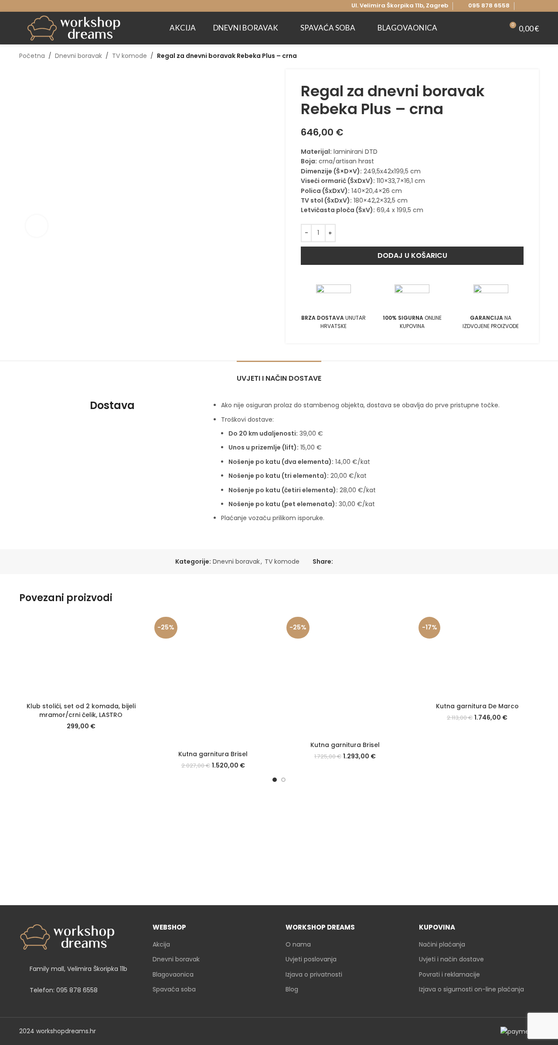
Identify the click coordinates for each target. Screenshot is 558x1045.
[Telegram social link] (378, 562)
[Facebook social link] (524, 6)
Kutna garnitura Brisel (213, 754)
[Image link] (67, 936)
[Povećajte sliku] (37, 226)
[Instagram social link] (534, 6)
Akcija (161, 944)
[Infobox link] (483, 6)
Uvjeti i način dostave (451, 959)
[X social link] (348, 562)
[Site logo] (73, 27)
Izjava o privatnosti (314, 975)
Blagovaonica (173, 975)
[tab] (279, 374)
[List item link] (79, 990)
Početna (32, 55)
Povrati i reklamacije (449, 975)
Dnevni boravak (78, 55)
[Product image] (81, 656)
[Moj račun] (493, 28)
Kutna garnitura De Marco (477, 706)
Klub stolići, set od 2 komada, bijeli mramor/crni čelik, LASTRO (81, 710)
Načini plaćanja (442, 944)
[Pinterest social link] (358, 562)
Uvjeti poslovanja (311, 959)
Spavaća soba (174, 989)
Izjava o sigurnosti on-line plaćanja (471, 989)
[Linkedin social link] (368, 562)
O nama (298, 944)
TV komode (129, 55)
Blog (292, 989)
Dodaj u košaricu (412, 255)
